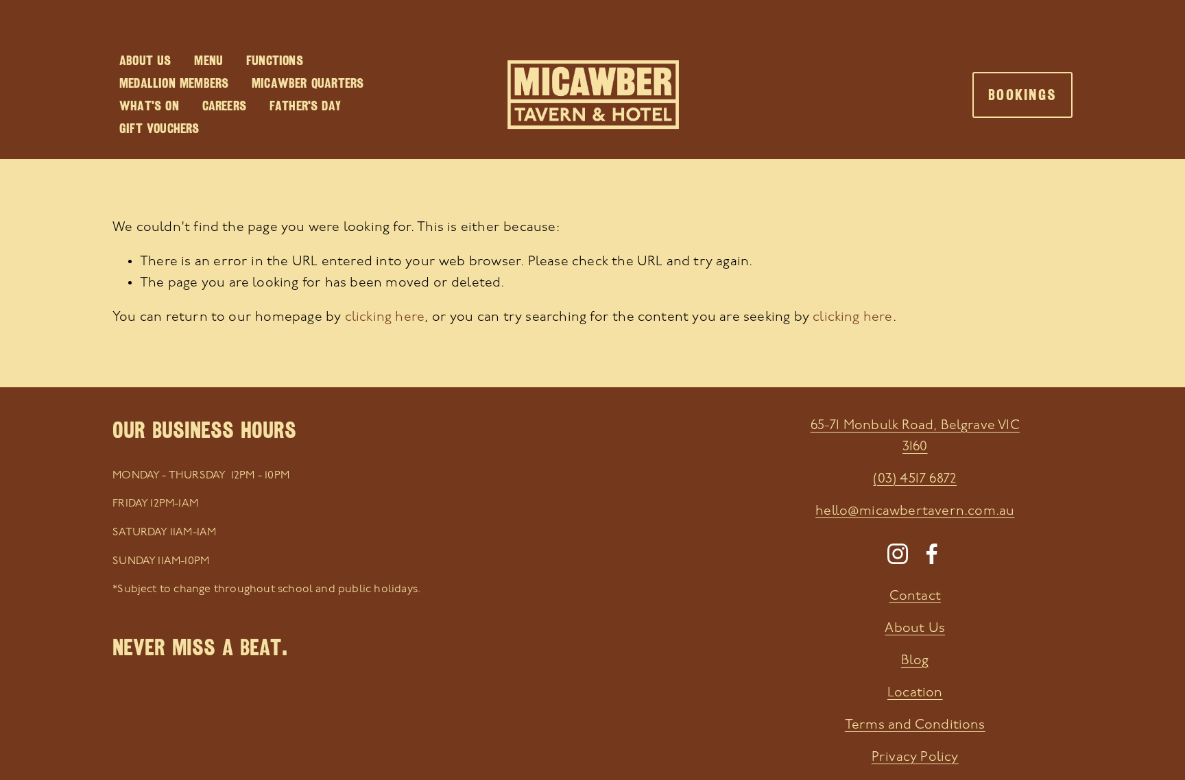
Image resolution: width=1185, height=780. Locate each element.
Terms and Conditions (915, 725)
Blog (915, 661)
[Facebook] (932, 554)
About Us (145, 60)
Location (915, 693)
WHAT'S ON (149, 105)
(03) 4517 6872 (915, 479)
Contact (915, 596)
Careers (224, 105)
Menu (208, 60)
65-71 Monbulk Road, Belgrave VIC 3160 (915, 436)
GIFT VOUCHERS (159, 128)
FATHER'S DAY (305, 105)
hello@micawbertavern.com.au (914, 511)
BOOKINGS (1022, 95)
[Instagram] (898, 554)
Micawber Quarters (307, 83)
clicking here (385, 317)
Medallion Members (173, 83)
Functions (274, 60)
